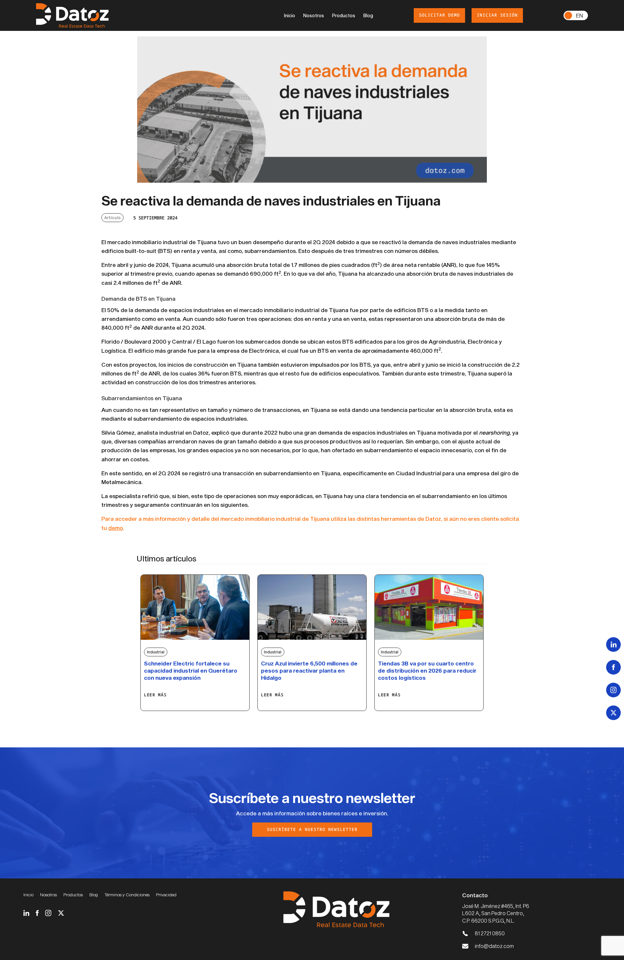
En (579, 15)
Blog (368, 15)
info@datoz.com (494, 946)
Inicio (289, 15)
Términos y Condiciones (127, 894)
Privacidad (166, 894)
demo (115, 527)
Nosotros (313, 15)
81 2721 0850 (490, 933)
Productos (343, 15)
